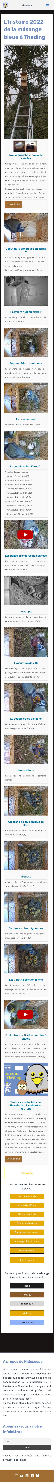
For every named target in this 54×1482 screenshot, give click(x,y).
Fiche (27, 1285)
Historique (27, 1303)
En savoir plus (13, 204)
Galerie (27, 1313)
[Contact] (16, 1475)
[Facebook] (32, 1475)
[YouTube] (21, 1475)
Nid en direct (27, 1322)
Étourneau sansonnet (27, 1232)
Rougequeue (27, 1260)
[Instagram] (27, 1475)
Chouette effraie (27, 1205)
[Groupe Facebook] (37, 1475)
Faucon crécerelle (27, 1196)
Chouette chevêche (26, 1223)
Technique (27, 1294)
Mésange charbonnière (27, 1241)
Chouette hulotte (27, 1214)
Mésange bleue (27, 1250)
